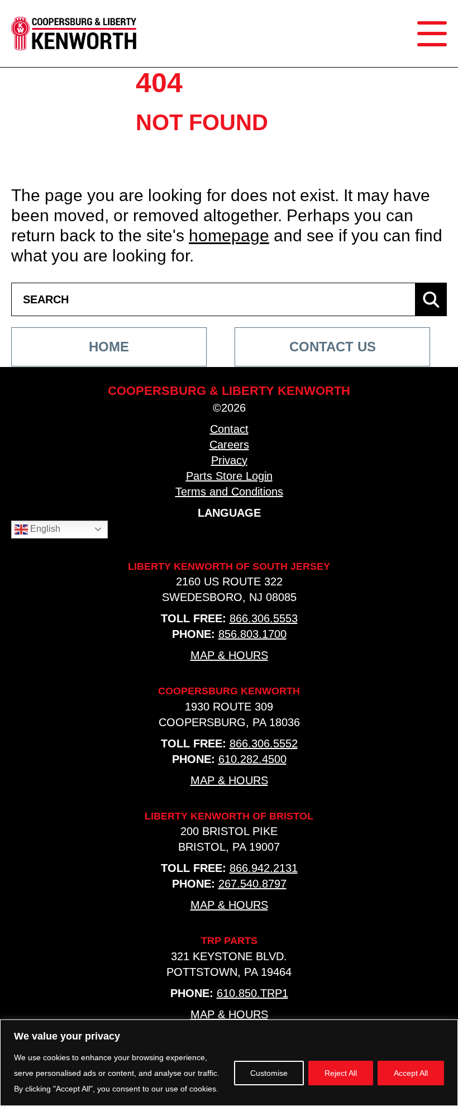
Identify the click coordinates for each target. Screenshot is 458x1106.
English (44, 528)
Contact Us (332, 346)
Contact (229, 429)
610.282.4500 (252, 759)
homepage (229, 235)
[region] (229, 1062)
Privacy (229, 460)
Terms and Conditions (229, 491)
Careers (229, 444)
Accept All (411, 1073)
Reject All (341, 1073)
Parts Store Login (229, 476)
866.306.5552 (264, 743)
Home (109, 346)
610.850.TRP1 (252, 993)
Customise (269, 1073)
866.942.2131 (264, 868)
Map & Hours (229, 655)
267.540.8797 (252, 884)
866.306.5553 (264, 618)
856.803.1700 (252, 634)
